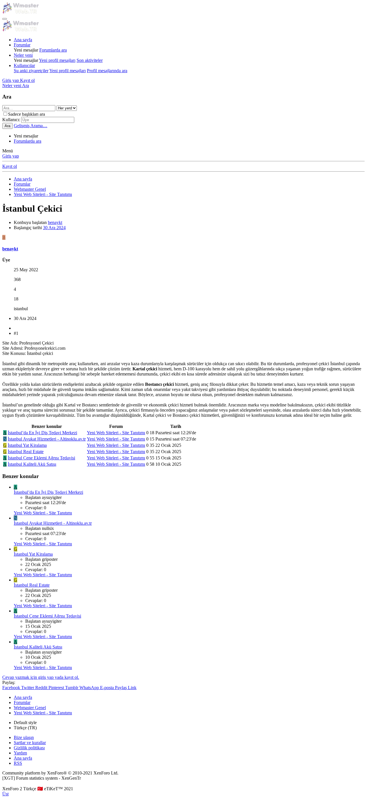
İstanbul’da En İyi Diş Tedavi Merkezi (42, 432)
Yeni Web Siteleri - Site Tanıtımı (116, 432)
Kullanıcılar (24, 65)
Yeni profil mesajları (57, 60)
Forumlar (22, 44)
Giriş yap (10, 156)
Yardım (20, 752)
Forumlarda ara (53, 50)
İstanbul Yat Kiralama (27, 445)
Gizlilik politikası (29, 747)
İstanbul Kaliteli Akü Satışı (32, 464)
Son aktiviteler (90, 60)
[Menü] (4, 19)
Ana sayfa (23, 39)
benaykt (55, 222)
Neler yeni (23, 55)
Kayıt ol (9, 166)
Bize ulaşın (24, 737)
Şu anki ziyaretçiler (31, 70)
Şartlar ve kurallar (30, 742)
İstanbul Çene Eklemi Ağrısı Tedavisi (41, 457)
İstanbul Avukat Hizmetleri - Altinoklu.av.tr (47, 439)
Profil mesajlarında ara (107, 70)
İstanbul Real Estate (26, 451)
